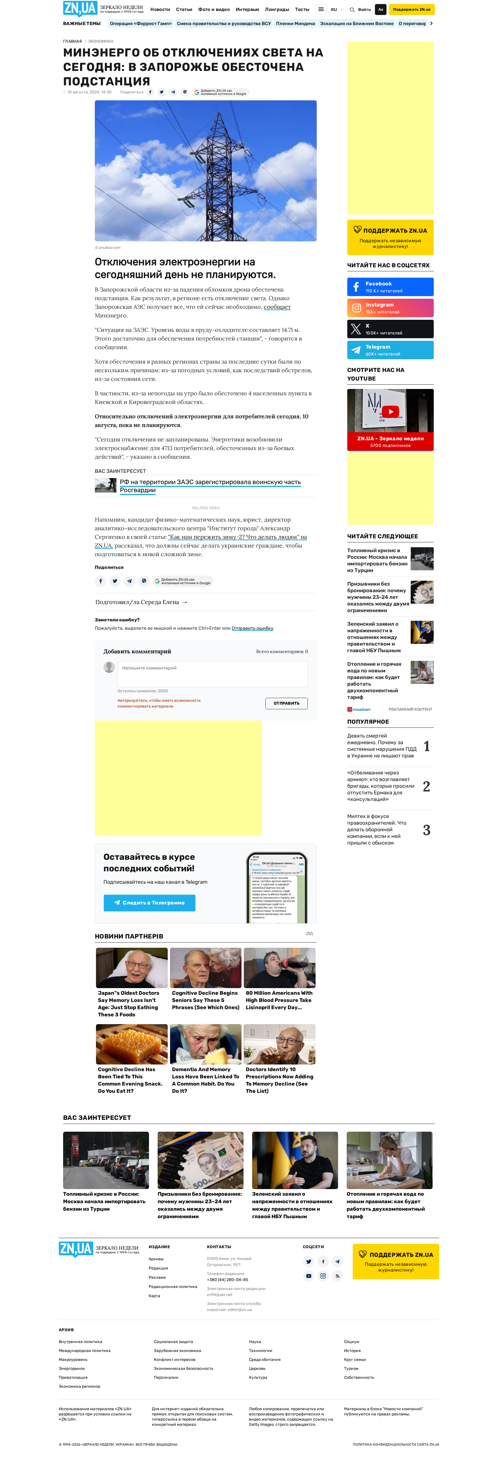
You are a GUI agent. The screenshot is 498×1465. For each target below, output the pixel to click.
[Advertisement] (178, 778)
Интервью (247, 9)
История (352, 1350)
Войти (364, 9)
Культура (258, 1377)
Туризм (351, 1368)
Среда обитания (265, 1359)
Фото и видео (214, 9)
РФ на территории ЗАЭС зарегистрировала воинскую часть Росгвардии (210, 486)
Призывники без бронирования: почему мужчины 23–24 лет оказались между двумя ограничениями (378, 597)
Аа (380, 9)
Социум (351, 1341)
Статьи (184, 9)
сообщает (277, 306)
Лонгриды (277, 9)
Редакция (158, 1268)
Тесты (302, 9)
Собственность (359, 1377)
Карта (154, 1295)
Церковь (257, 1368)
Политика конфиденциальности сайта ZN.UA (396, 1445)
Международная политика (85, 1350)
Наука (255, 1341)
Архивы (156, 1259)
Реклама (157, 1277)
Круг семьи (355, 1359)
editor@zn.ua (240, 1309)
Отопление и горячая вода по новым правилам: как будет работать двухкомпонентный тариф (374, 680)
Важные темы (82, 23)
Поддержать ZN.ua (412, 9)
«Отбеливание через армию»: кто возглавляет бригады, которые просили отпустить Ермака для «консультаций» (380, 786)
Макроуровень (73, 1359)
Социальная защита (173, 1341)
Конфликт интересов (174, 1359)
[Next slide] (430, 23)
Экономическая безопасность (183, 1368)
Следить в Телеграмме (154, 903)
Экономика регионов (79, 1386)
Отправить (287, 703)
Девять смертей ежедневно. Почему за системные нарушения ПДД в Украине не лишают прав (382, 746)
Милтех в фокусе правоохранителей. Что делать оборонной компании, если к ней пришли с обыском (376, 829)
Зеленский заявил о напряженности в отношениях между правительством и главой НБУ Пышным (374, 637)
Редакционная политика (173, 1286)
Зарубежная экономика (177, 1350)
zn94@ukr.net (219, 1294)
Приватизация (73, 1377)
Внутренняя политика (80, 1341)
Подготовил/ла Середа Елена (137, 601)
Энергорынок (72, 1368)
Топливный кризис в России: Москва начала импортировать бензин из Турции (377, 560)
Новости (160, 9)
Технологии (260, 1350)
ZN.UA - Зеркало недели (390, 438)
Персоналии (166, 1377)
